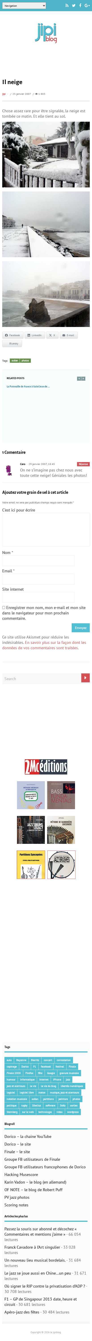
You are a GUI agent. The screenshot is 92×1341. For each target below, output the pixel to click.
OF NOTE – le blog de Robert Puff (33, 1189)
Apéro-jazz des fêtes (21, 1312)
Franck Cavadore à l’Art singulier (32, 1247)
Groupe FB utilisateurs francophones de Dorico (45, 1166)
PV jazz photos (16, 1197)
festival (60, 1066)
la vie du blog (48, 1086)
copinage (12, 1066)
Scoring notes (16, 1204)
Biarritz (35, 1060)
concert (48, 1060)
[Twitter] (74, 6)
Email (7, 570)
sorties (73, 1105)
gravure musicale (69, 1073)
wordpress (73, 1112)
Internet (43, 1079)
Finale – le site (17, 1151)
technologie (45, 1112)
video (59, 1112)
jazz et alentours (16, 1086)
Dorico (25, 1066)
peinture (63, 1099)
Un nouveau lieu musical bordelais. (34, 1260)
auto (9, 1060)
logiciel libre (27, 1092)
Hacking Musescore (21, 1174)
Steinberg (12, 1112)
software (50, 1105)
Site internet (13, 589)
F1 (34, 1066)
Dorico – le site (17, 1144)
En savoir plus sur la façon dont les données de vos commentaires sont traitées (44, 645)
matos (41, 1092)
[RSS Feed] (67, 6)
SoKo (62, 1105)
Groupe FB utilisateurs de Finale (32, 1159)
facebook (46, 1066)
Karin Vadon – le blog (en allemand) (35, 1182)
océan (15, 360)
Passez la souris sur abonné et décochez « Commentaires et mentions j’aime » (40, 1231)
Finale (72, 1066)
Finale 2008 (14, 1073)
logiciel (11, 1092)
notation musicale (17, 1099)
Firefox (29, 1073)
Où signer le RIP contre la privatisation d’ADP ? (44, 1286)
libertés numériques (72, 1086)
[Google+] (87, 6)
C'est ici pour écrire (18, 510)
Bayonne (21, 1060)
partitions (48, 1099)
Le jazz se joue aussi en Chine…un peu (37, 1273)
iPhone (57, 1079)
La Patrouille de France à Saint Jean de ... (28, 386)
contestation (64, 1060)
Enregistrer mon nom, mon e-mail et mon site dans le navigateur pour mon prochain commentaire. (44, 613)
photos (25, 360)
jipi (4, 93)
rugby (24, 1105)
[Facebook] (80, 6)
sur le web (28, 1112)
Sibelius (36, 1105)
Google (51, 1073)
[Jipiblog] (46, 45)
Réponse (83, 464)
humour (11, 1079)
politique (12, 1105)
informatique (27, 1079)
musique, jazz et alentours (64, 1092)
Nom (6, 552)
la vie (33, 1086)
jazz (68, 1079)
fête (40, 1073)
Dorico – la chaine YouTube (27, 1136)
